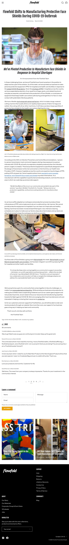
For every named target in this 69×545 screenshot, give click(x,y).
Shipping (39, 476)
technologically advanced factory (28, 101)
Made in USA (18, 319)
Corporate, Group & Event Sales (12, 506)
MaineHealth (38, 259)
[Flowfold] (34, 2)
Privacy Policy (41, 488)
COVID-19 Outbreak (9, 319)
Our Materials (6, 503)
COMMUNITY (39, 496)
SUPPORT (39, 469)
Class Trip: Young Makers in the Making (16, 452)
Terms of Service (41, 491)
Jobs (3, 512)
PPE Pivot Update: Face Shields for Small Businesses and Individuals (50, 452)
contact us (40, 299)
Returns (39, 479)
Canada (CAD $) (60, 536)
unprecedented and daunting (22, 290)
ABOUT (4, 496)
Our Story (5, 500)
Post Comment (7, 408)
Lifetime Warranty (42, 482)
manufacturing (25, 319)
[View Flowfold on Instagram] (3, 538)
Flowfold (55, 539)
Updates (31, 319)
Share (6, 324)
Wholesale (5, 509)
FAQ (37, 473)
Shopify (65, 539)
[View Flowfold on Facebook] (7, 538)
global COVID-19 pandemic (16, 89)
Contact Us (40, 485)
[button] (62, 2)
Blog (37, 500)
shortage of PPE (37, 89)
